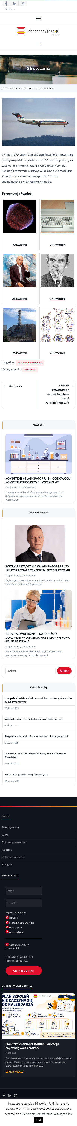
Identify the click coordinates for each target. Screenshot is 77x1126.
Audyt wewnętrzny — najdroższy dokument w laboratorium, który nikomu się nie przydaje (37, 637)
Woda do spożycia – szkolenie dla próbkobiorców (34, 718)
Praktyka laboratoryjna (21, 922)
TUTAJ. (23, 960)
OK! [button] (38, 1119)
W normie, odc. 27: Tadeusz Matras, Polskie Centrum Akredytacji (35, 755)
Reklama (7, 849)
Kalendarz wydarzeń (13, 857)
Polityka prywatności (14, 842)
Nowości (13, 917)
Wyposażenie (15, 932)
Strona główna (10, 827)
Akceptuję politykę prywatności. (17, 946)
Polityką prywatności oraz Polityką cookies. (47, 1114)
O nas (5, 834)
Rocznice (30, 370)
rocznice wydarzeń (30, 362)
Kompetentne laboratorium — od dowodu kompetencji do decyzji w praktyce (38, 700)
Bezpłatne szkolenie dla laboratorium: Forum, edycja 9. (37, 736)
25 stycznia (15, 385)
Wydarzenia (15, 927)
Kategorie (7, 864)
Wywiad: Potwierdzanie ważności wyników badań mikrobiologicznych (57, 394)
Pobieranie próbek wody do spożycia (26, 774)
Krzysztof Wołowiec (26, 487)
